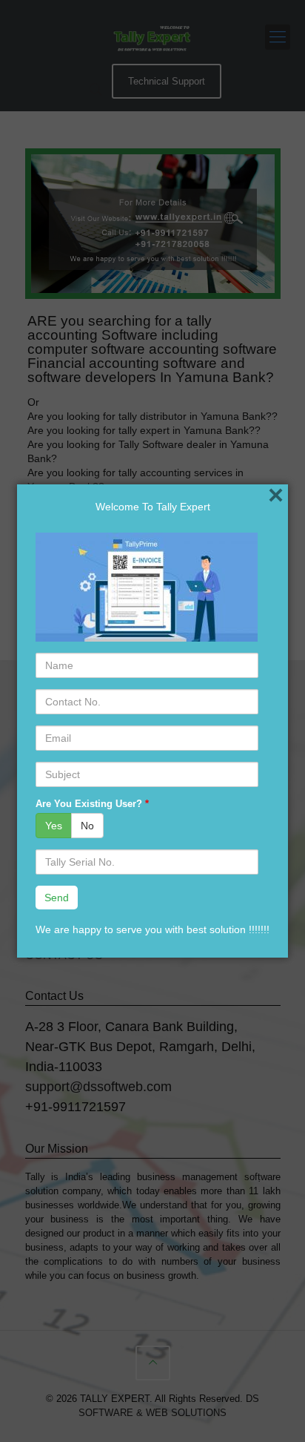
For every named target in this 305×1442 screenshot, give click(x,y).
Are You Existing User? (92, 803)
